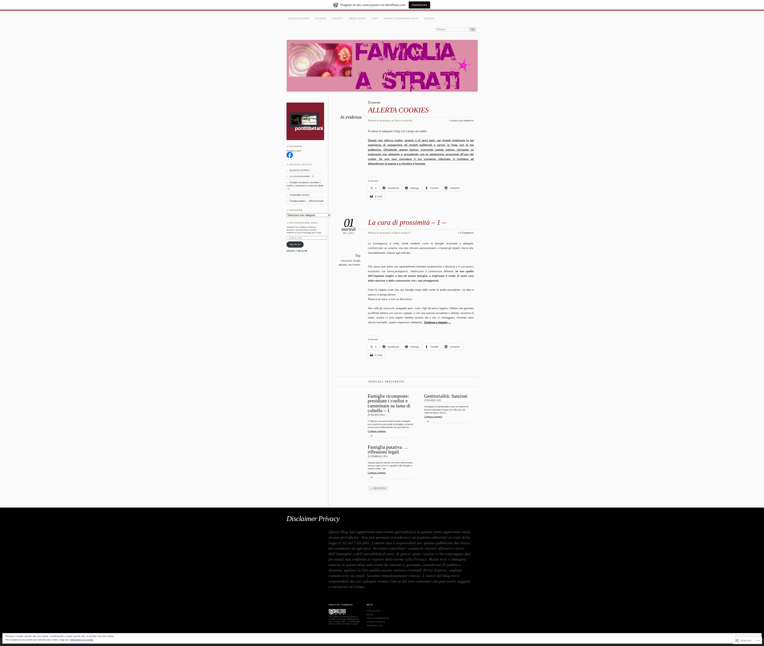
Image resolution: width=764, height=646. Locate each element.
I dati (375, 18)
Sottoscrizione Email (303, 223)
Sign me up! (295, 244)
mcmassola (385, 120)
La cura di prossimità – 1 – (407, 222)
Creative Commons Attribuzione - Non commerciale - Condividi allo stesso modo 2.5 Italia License (344, 621)
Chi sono (320, 18)
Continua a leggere (437, 322)
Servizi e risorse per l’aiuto (401, 18)
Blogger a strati (298, 18)
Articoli (429, 18)
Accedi (370, 614)
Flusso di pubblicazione (378, 618)
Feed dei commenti (376, 622)
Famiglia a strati (293, 150)
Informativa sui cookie (81, 639)
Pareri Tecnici (357, 18)
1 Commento (467, 232)
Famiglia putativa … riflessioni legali (388, 449)
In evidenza (351, 117)
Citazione (374, 102)
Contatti (337, 18)
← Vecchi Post (378, 488)
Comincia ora (419, 4)
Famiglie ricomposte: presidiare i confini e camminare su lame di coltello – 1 (389, 403)
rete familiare (354, 264)
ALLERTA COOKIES (398, 110)
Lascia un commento (462, 120)
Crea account (373, 610)
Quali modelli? (403, 232)
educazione (346, 261)
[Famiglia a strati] (289, 157)
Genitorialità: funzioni (446, 396)
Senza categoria (403, 120)
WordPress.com (374, 625)
